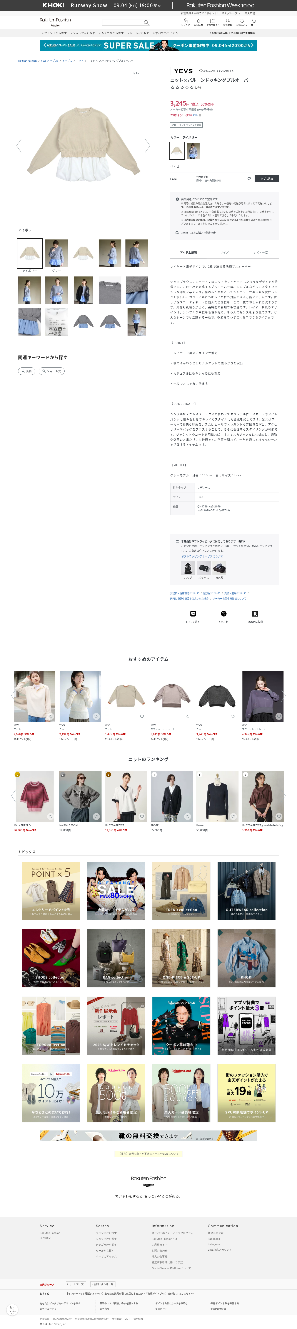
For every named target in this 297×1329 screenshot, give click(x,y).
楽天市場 (250, 13)
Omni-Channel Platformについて (171, 1268)
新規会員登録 (216, 1233)
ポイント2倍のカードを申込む (171, 1303)
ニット (79, 60)
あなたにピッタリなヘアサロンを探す (60, 1303)
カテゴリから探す (106, 1244)
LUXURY (45, 1238)
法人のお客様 (159, 1256)
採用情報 (138, 1318)
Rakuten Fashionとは (164, 1238)
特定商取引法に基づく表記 (167, 1262)
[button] (83, 146)
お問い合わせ (159, 1250)
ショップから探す (106, 1238)
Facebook (214, 1238)
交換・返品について (235, 593)
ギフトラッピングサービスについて (202, 556)
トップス (67, 60)
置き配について (211, 593)
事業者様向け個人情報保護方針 (91, 1318)
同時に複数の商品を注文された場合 (189, 598)
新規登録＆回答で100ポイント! (199, 13)
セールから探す (105, 1250)
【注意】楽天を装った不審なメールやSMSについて (148, 1153)
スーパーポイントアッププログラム (173, 1233)
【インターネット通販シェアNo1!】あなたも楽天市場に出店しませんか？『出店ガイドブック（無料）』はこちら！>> (130, 1293)
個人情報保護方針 (62, 1318)
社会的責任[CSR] (121, 1318)
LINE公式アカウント (220, 1249)
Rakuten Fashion (27, 60)
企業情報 (44, 1318)
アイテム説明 (188, 252)
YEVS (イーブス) (49, 60)
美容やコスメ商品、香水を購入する (119, 1303)
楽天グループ (229, 13)
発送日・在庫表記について (184, 593)
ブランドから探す (106, 1233)
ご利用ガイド (159, 1244)
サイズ (224, 252)
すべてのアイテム (106, 1256)
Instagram (214, 1244)
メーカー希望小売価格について (229, 598)
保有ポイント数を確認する (224, 1303)
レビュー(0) (261, 252)
